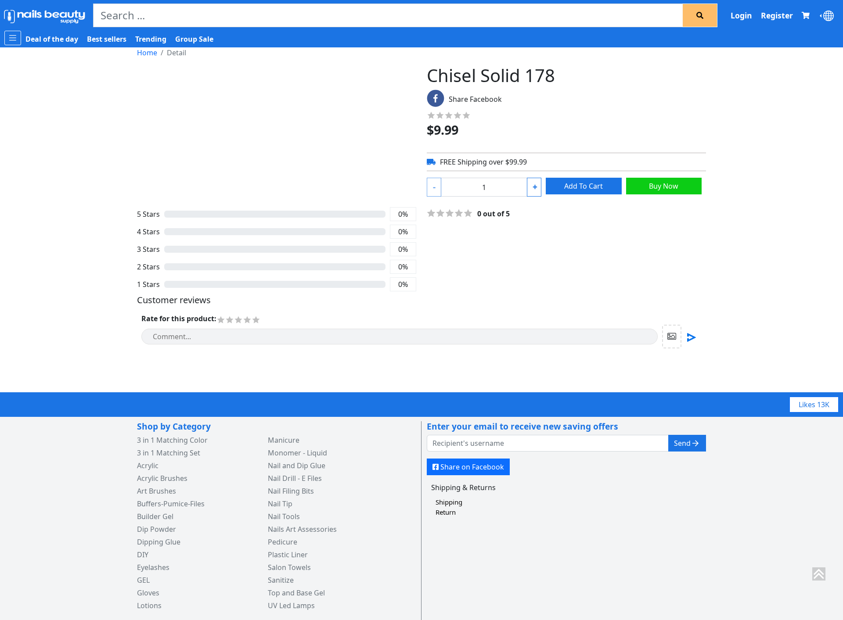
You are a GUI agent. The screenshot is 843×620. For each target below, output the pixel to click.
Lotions (149, 605)
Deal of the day (51, 39)
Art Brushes (156, 491)
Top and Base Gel (296, 593)
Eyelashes (153, 567)
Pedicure (282, 542)
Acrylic (148, 465)
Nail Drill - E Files (295, 478)
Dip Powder (156, 529)
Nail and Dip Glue (296, 465)
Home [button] (147, 52)
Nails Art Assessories (302, 529)
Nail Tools (284, 516)
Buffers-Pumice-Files (171, 504)
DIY (142, 554)
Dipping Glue (158, 542)
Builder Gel (155, 516)
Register (777, 15)
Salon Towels (289, 567)
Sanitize (281, 580)
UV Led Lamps (291, 605)
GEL (143, 580)
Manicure (283, 440)
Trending (150, 39)
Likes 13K (814, 404)
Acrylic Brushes (162, 478)
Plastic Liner (288, 554)
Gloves (148, 593)
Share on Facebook (472, 467)
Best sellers (106, 39)
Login (741, 15)
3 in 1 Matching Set (168, 453)
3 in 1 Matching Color (172, 440)
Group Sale (194, 39)
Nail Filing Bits (291, 491)
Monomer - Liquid (297, 453)
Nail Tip (280, 504)
